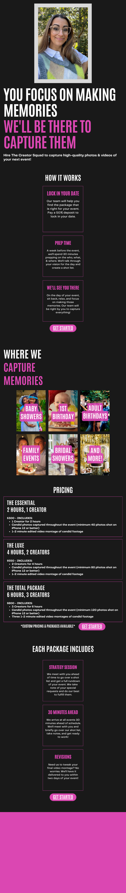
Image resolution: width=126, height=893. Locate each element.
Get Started (63, 328)
